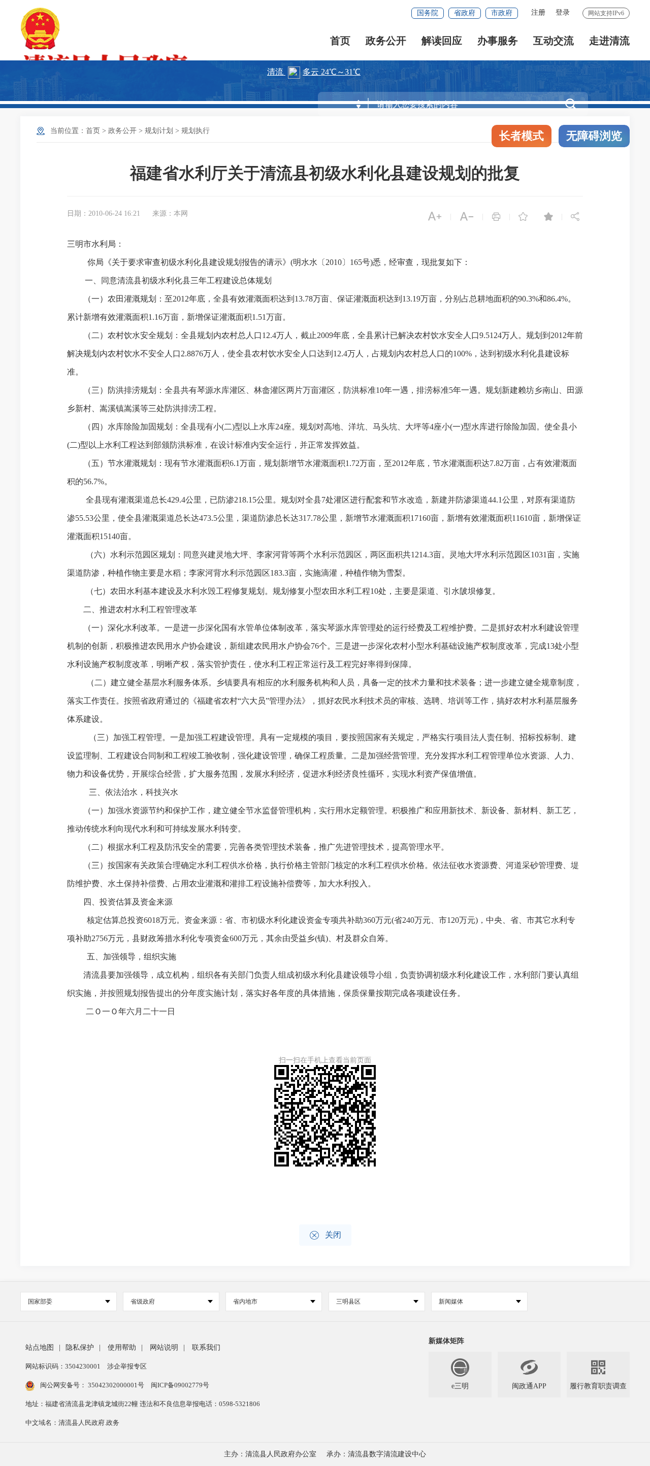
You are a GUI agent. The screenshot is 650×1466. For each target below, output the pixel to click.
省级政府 (143, 1301)
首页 (340, 41)
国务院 (427, 13)
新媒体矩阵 (446, 1341)
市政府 (501, 13)
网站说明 (164, 1347)
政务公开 (386, 41)
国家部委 (40, 1301)
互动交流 (553, 41)
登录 (563, 12)
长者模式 (521, 135)
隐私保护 (80, 1347)
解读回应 (441, 41)
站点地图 (39, 1347)
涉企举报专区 (127, 1366)
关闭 (325, 1235)
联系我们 (206, 1347)
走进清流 (609, 41)
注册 (538, 12)
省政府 (464, 13)
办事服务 (497, 41)
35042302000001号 (116, 1385)
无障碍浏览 (594, 135)
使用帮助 (122, 1347)
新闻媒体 (451, 1301)
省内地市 (245, 1301)
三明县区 (348, 1301)
